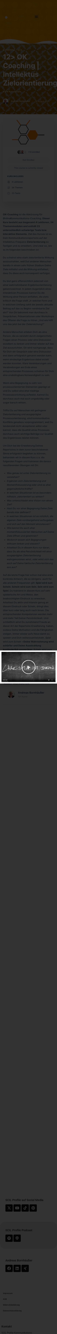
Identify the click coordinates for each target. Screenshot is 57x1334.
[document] (28, 667)
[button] (53, 654)
